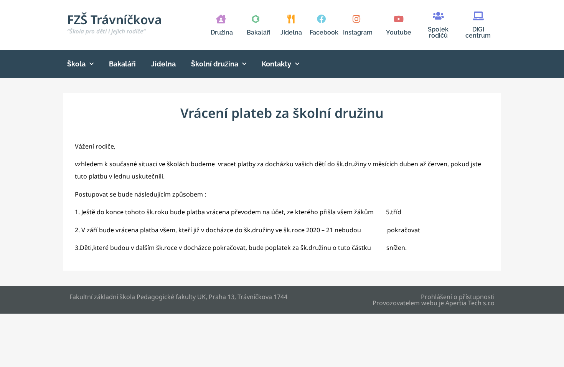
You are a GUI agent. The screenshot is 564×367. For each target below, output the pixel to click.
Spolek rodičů (438, 32)
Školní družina (214, 64)
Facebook (324, 32)
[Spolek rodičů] (438, 16)
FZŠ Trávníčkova (114, 23)
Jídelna (291, 32)
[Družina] (220, 19)
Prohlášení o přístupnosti (458, 297)
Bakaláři (258, 32)
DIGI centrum (478, 32)
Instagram (358, 32)
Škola (76, 64)
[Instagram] (356, 19)
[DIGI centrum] (478, 16)
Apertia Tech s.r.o (470, 303)
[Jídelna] (291, 19)
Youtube (398, 32)
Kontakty (276, 64)
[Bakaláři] (255, 19)
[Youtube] (398, 19)
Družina (222, 32)
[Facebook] (321, 19)
